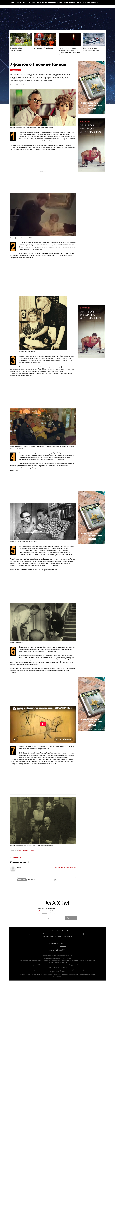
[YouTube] (62, 930)
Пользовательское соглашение (52, 934)
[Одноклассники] (67, 930)
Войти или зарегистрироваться (65, 867)
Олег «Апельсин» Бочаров (26, 850)
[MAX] (47, 930)
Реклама (38, 934)
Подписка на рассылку (46, 908)
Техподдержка (68, 936)
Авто (39, 2)
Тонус (78, 2)
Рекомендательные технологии (52, 936)
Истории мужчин (90, 2)
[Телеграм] (57, 930)
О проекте (30, 934)
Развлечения (69, 2)
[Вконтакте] (52, 930)
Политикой (44, 913)
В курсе (32, 2)
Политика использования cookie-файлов (76, 934)
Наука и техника (49, 2)
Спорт (60, 2)
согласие (45, 910)
